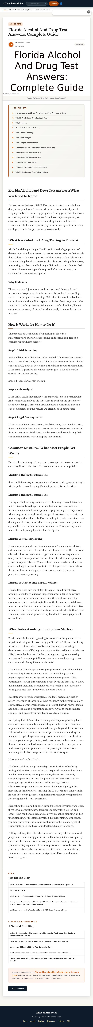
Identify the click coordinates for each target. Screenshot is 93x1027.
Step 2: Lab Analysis (23, 138)
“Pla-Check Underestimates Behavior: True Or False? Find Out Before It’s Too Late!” (43, 959)
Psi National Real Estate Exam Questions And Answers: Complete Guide (40, 953)
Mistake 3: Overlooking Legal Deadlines (31, 167)
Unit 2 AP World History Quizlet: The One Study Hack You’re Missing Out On (41, 884)
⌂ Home (54, 4)
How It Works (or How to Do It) (27, 128)
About (32, 1021)
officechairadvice (13, 3)
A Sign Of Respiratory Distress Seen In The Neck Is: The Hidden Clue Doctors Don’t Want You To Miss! (42, 934)
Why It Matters (21, 123)
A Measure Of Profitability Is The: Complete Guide (31, 947)
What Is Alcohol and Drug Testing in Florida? (33, 118)
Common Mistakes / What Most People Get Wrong (35, 147)
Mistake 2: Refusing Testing (26, 162)
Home (25, 1021)
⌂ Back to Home (17, 988)
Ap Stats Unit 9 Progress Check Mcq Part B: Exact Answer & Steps (37, 896)
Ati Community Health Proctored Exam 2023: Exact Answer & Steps (38, 910)
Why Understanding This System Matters (32, 172)
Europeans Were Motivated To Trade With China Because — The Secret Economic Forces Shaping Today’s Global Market (44, 903)
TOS (68, 1021)
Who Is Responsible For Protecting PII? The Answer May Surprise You (39, 941)
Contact (41, 1021)
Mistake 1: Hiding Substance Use (28, 152)
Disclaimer (51, 1021)
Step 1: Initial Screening (24, 133)
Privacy (61, 1021)
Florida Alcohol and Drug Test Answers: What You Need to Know (41, 113)
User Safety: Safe (17, 890)
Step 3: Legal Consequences (27, 142)
